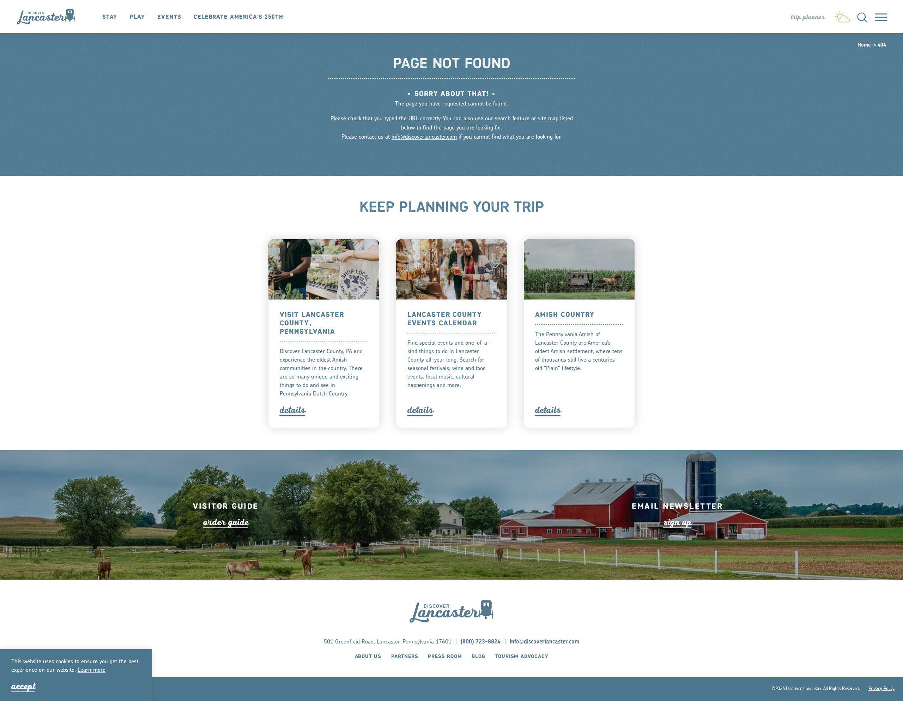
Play (137, 17)
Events (169, 17)
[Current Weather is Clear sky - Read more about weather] (842, 15)
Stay (109, 17)
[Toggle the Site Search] (862, 16)
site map (548, 119)
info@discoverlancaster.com (424, 137)
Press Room (445, 656)
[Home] (50, 16)
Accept (23, 686)
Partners (404, 656)
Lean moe (91, 670)
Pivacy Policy (881, 689)
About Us (368, 656)
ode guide (226, 522)
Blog (478, 656)
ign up (677, 522)
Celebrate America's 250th (238, 17)
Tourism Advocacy (522, 656)
